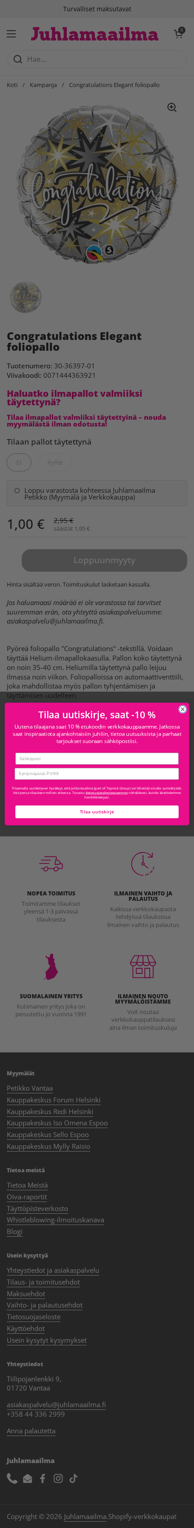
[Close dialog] (182, 709)
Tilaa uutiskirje (97, 811)
